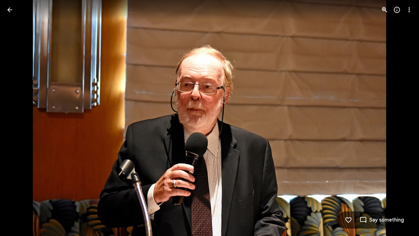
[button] (17, 118)
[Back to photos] (9, 9)
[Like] (348, 220)
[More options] (409, 10)
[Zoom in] (385, 10)
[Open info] (397, 10)
